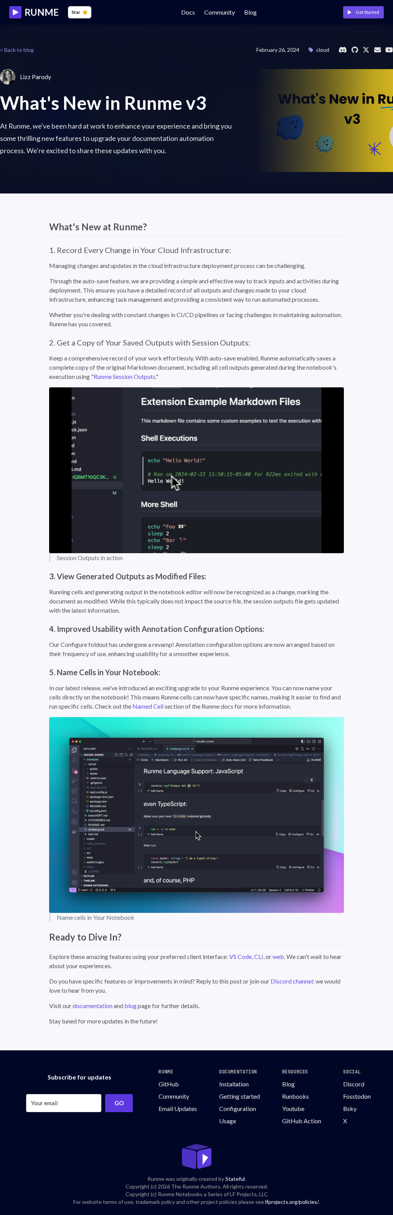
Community (174, 1096)
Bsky (350, 1108)
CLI (258, 956)
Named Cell (147, 706)
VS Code (240, 956)
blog (130, 1005)
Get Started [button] (366, 12)
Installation (234, 1084)
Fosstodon (357, 1096)
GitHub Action (301, 1120)
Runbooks (295, 1096)
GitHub (169, 1084)
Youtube (293, 1108)
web (278, 956)
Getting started (239, 1096)
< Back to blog (17, 49)
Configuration (237, 1108)
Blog (250, 12)
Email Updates (178, 1108)
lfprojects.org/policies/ (292, 1201)
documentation (92, 1005)
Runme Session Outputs (124, 376)
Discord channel (292, 981)
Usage (227, 1120)
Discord (353, 1084)
